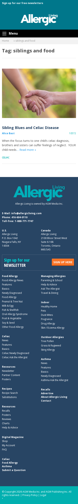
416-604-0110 (19, 217)
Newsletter (8, 371)
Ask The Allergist (50, 288)
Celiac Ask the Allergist (14, 357)
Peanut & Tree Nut (12, 301)
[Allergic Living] (39, 19)
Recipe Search (10, 393)
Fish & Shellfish (10, 310)
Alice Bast (8, 133)
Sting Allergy (48, 349)
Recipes (7, 388)
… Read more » (26, 150)
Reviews (6, 419)
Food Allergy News (12, 280)
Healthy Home (49, 306)
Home (5, 40)
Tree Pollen (47, 341)
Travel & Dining (49, 293)
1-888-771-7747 (24, 221)
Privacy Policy (30, 495)
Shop (5, 441)
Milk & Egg (7, 305)
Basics (5, 288)
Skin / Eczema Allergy (52, 327)
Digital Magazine (13, 437)
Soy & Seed (8, 322)
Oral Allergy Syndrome (15, 314)
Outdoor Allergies (52, 337)
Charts (5, 423)
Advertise (47, 393)
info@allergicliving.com (26, 213)
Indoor (45, 302)
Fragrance (46, 319)
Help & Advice (49, 284)
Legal (43, 495)
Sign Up (62, 262)
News (5, 340)
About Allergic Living (54, 397)
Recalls (6, 410)
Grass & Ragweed (51, 345)
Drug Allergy (48, 323)
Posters (6, 379)
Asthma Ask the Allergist (54, 380)
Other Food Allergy (13, 327)
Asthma (46, 359)
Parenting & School (51, 280)
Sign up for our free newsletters (22, 3)
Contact (46, 400)
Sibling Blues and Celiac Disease (39, 93)
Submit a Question (14, 470)
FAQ (4, 449)
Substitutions (9, 397)
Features (7, 284)
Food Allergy (10, 276)
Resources (8, 366)
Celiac (5, 157)
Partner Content (11, 375)
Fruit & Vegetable (11, 318)
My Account (8, 445)
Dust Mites (47, 315)
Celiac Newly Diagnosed (15, 353)
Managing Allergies (53, 276)
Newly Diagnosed (12, 293)
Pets (43, 310)
